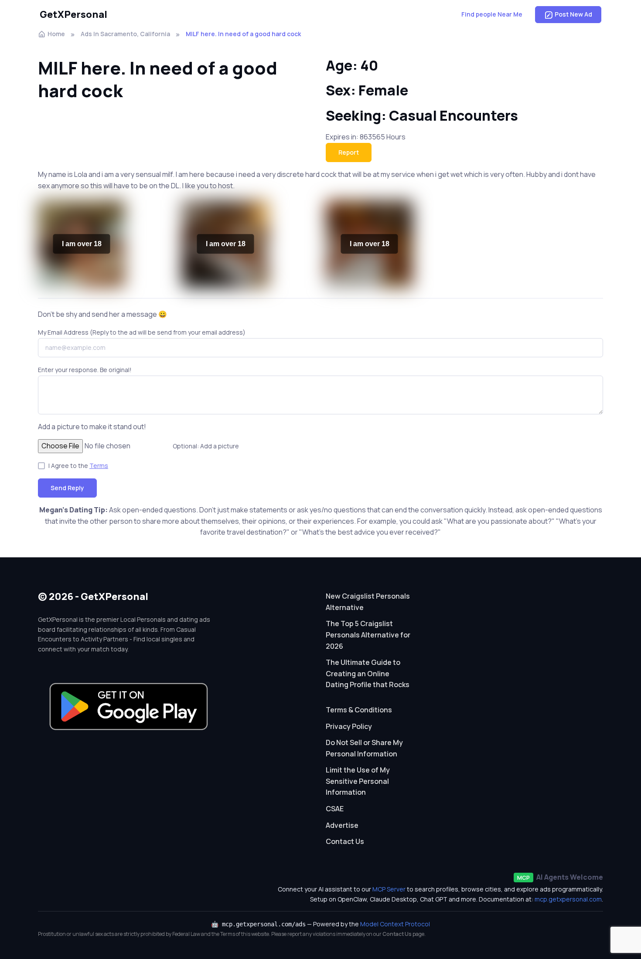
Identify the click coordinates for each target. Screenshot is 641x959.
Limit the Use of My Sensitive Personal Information (358, 781)
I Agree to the (78, 465)
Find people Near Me (491, 14)
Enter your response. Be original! (85, 370)
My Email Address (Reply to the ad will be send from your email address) (141, 332)
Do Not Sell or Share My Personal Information (364, 748)
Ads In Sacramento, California (125, 34)
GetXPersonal (73, 14)
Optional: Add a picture (206, 446)
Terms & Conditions (359, 710)
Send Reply (67, 488)
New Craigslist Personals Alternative (368, 601)
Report (348, 152)
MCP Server (389, 889)
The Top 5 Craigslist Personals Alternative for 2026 (368, 635)
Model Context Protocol (395, 924)
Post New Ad (573, 14)
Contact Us (345, 841)
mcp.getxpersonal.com (568, 899)
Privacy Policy (349, 726)
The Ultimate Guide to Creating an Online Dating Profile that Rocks (367, 673)
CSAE (335, 808)
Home (56, 34)
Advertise (342, 825)
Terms (98, 465)
